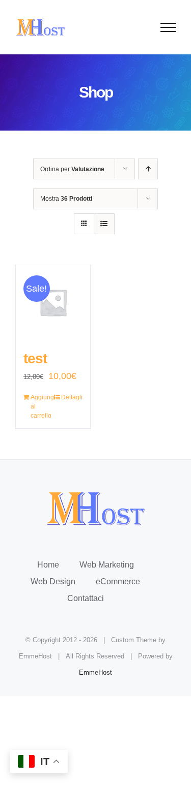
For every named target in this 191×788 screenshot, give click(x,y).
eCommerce (118, 581)
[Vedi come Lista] (104, 224)
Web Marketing (106, 564)
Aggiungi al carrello (41, 406)
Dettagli (72, 397)
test (35, 358)
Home (48, 564)
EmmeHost (95, 672)
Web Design (53, 581)
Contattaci (85, 598)
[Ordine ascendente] (148, 169)
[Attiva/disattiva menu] (168, 27)
